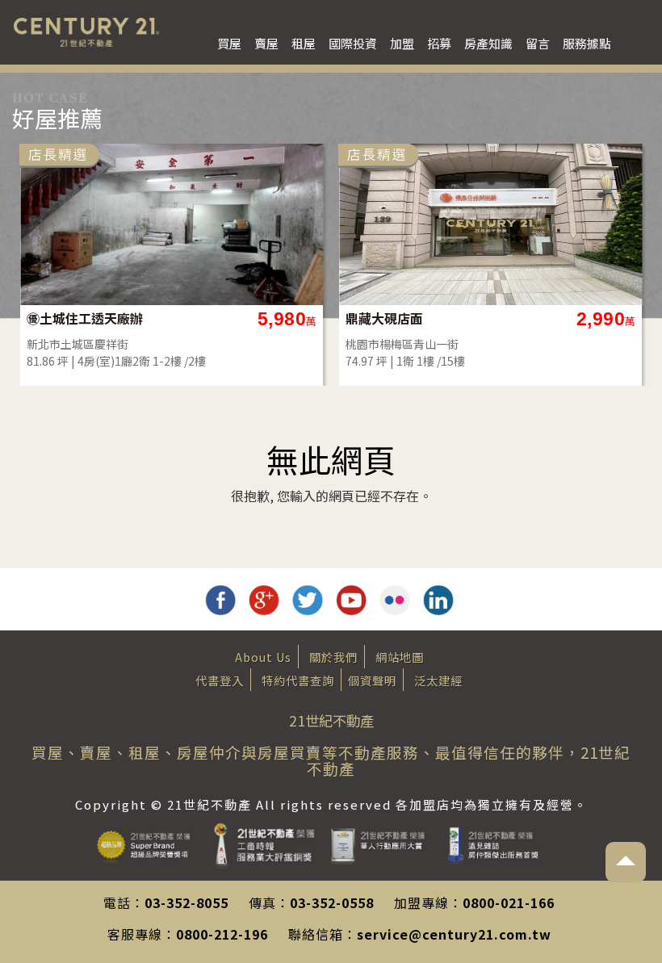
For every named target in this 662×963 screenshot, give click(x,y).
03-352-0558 (332, 902)
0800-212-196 (222, 934)
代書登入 (219, 680)
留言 (538, 43)
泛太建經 (438, 680)
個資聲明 (372, 680)
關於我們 (333, 656)
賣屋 (266, 43)
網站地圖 (399, 656)
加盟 (402, 43)
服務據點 (587, 43)
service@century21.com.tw (454, 934)
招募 (439, 43)
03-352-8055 (186, 902)
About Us (263, 656)
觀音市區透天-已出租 (407, 318)
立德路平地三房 (75, 318)
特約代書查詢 (298, 680)
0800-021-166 (509, 902)
